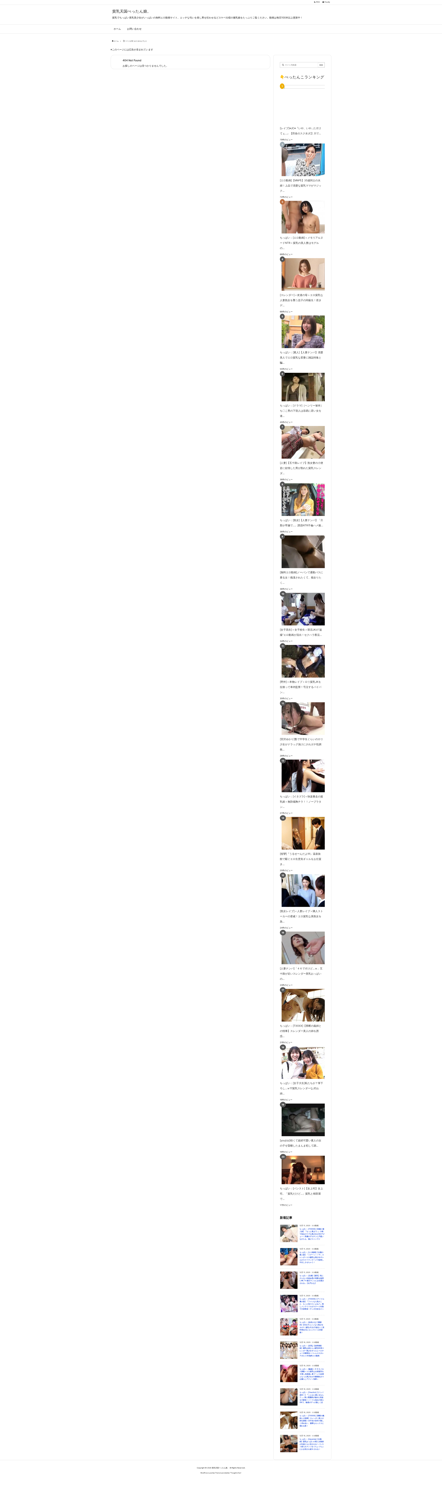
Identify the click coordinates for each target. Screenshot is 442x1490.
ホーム (116, 41)
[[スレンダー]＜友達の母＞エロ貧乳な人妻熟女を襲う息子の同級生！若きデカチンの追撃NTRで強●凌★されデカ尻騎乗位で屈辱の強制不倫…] (301, 274)
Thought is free (235, 1473)
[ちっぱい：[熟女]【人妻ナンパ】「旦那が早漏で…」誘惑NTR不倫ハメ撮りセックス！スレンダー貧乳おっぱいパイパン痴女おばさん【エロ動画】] (301, 500)
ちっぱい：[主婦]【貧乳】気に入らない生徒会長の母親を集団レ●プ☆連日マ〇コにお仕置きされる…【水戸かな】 (312, 1279)
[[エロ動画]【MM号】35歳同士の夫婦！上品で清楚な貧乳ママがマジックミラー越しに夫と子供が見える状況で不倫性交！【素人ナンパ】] (301, 160)
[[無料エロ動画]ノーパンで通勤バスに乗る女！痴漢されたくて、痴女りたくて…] (301, 552)
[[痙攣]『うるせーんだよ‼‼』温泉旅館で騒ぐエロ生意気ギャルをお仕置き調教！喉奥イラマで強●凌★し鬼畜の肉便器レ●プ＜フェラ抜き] (301, 833)
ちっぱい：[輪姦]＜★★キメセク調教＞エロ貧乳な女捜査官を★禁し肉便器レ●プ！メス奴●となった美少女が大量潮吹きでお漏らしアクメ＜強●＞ (312, 1374)
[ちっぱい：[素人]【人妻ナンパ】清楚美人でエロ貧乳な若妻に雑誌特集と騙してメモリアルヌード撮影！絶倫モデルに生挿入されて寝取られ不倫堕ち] (301, 332)
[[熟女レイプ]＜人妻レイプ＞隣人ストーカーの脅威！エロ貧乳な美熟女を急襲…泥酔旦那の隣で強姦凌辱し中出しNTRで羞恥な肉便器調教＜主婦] (301, 891)
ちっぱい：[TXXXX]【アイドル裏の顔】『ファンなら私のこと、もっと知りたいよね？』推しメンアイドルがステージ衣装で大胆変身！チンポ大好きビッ (312, 1304)
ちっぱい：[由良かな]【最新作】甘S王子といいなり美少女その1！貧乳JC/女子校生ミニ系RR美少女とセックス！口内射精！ (312, 1327)
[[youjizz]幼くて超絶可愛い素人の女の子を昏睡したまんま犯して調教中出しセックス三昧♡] (301, 1120)
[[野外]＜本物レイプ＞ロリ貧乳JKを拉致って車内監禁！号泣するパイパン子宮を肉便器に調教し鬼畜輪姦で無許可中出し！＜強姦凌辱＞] (301, 661)
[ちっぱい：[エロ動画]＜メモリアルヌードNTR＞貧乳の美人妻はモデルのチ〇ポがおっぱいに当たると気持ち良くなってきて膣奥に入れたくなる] (301, 217)
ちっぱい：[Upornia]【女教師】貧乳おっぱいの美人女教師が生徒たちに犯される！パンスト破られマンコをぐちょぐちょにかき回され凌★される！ (312, 1444)
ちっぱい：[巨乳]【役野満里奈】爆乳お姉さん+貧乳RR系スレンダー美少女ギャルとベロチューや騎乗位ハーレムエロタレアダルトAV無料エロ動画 (312, 1351)
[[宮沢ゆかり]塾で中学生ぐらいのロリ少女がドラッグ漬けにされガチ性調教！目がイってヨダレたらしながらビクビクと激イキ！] (301, 719)
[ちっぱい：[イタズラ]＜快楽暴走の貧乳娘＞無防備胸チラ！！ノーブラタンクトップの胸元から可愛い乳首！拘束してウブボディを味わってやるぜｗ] (301, 776)
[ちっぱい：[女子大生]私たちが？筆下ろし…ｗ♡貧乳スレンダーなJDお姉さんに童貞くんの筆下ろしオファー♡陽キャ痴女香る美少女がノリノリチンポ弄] (301, 1063)
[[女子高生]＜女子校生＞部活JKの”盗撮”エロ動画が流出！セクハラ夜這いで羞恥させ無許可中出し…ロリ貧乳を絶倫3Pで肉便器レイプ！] (301, 609)
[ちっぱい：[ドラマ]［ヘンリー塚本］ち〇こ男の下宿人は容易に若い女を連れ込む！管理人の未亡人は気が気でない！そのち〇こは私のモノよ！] (301, 387)
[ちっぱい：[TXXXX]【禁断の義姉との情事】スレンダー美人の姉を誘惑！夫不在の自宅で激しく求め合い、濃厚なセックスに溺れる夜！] (301, 1005)
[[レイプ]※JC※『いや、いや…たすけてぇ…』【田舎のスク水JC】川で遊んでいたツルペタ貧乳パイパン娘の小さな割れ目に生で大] (307, 104)
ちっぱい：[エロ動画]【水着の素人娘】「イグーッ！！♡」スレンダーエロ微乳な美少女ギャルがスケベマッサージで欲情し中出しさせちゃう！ (312, 1257)
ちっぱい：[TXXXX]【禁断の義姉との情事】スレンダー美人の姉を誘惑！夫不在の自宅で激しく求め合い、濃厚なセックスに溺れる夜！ (312, 1421)
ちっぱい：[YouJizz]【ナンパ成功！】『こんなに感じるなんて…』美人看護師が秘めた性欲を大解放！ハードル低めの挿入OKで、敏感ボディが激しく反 (312, 1397)
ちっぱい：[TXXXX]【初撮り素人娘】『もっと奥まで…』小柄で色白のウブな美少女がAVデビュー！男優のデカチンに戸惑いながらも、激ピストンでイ (312, 1234)
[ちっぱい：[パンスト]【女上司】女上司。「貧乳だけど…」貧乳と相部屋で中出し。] (301, 1170)
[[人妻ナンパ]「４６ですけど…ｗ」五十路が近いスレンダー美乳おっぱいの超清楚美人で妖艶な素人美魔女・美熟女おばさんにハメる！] (301, 948)
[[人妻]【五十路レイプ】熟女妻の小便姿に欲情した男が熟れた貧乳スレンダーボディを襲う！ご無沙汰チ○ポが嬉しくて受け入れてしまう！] (301, 442)
